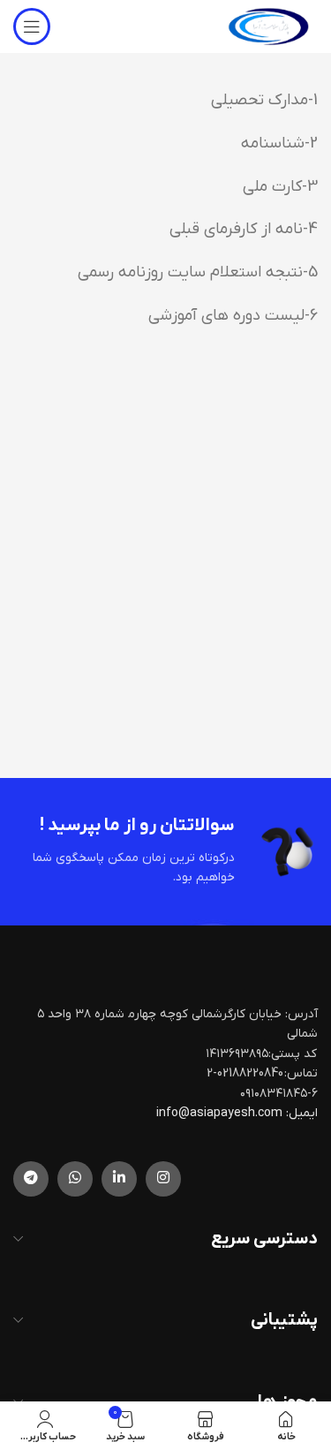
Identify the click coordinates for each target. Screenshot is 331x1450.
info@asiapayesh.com (220, 1113)
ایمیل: (302, 1113)
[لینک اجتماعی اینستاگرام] (163, 1179)
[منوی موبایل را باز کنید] (31, 26)
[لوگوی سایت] (268, 26)
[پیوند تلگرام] (31, 1179)
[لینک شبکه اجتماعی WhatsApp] (75, 1179)
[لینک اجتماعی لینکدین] (119, 1179)
